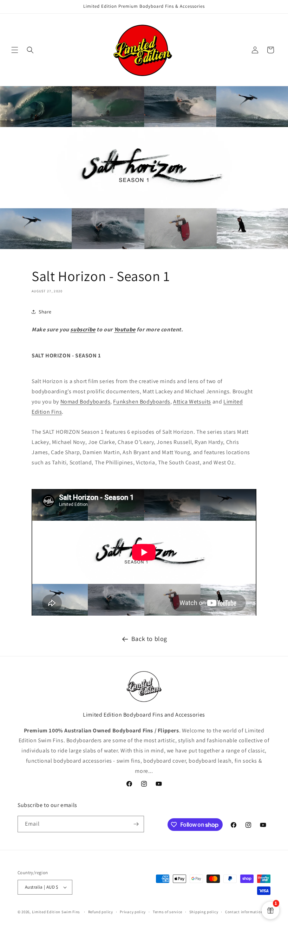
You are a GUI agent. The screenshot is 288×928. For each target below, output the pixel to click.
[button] (14, 50)
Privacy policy (133, 911)
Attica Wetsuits (192, 401)
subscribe (82, 329)
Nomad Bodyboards (85, 401)
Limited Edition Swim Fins (56, 911)
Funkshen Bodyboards (141, 401)
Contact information (244, 911)
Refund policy (100, 911)
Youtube (125, 329)
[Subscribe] (136, 824)
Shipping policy (203, 911)
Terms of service (167, 911)
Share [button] (45, 312)
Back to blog (149, 639)
